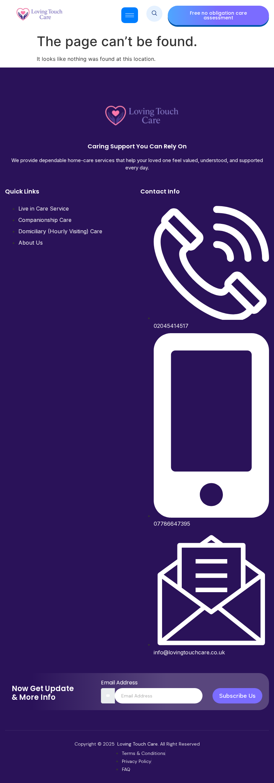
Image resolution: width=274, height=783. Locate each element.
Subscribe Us (237, 695)
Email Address (119, 682)
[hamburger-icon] (129, 15)
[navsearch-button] (154, 14)
